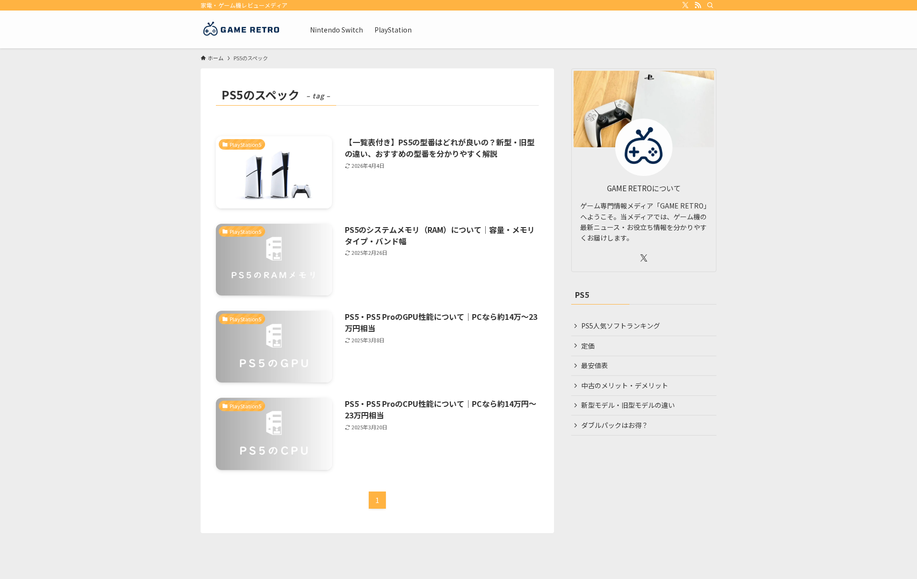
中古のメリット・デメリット (624, 385)
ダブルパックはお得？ (614, 425)
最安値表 (594, 365)
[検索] (710, 5)
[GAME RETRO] (243, 29)
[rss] (698, 5)
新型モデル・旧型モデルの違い (628, 405)
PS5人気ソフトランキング (620, 325)
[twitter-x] (685, 5)
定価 (588, 345)
